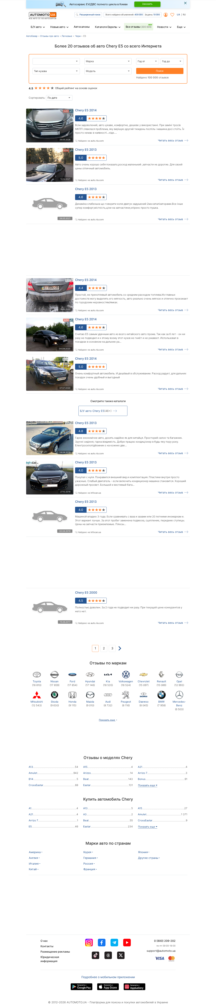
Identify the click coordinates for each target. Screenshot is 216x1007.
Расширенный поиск (89, 14)
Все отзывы (139, 26)
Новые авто (57, 27)
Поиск (160, 70)
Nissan (54, 683)
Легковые (67, 36)
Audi (108, 703)
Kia (108, 683)
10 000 (156, 14)
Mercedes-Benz (179, 705)
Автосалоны (81, 26)
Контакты (46, 946)
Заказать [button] (147, 3)
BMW (161, 703)
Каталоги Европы (106, 27)
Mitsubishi (37, 703)
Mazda (90, 703)
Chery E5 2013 (86, 149)
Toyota (36, 683)
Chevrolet (144, 683)
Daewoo (143, 703)
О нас (44, 940)
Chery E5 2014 (86, 110)
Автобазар (31, 36)
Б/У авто (36, 27)
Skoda (54, 703)
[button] (108, 720)
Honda (72, 703)
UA (178, 14)
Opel (179, 683)
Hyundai (90, 683)
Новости (162, 27)
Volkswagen (126, 683)
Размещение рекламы (55, 951)
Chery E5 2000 (86, 592)
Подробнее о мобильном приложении (108, 977)
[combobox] (108, 61)
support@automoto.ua (161, 950)
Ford (72, 683)
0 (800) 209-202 (165, 940)
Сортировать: (37, 97)
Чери (78, 36)
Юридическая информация (49, 959)
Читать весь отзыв (170, 140)
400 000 (138, 14)
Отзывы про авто (49, 36)
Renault (161, 683)
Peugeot (126, 703)
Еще (179, 27)
